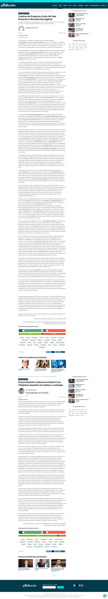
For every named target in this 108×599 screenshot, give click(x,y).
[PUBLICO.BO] (8, 5)
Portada (77, 47)
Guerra (54, 340)
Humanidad (22, 342)
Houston (34, 209)
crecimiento (34, 337)
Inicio (20, 10)
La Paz (74, 45)
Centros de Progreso (39, 42)
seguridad (30, 344)
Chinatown (24, 75)
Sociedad (86, 5)
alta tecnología (33, 55)
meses (29, 342)
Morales (81, 45)
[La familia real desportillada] (71, 30)
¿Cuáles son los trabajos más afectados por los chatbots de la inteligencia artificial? (58, 370)
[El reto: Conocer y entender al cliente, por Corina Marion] (42, 364)
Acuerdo (22, 337)
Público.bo (55, 5)
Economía (65, 5)
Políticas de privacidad (53, 593)
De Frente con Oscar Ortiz (95, 5)
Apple (28, 337)
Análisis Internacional (32, 27)
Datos (47, 337)
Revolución (22, 344)
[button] (104, 595)
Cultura (41, 337)
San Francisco (28, 118)
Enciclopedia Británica (31, 79)
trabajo (55, 344)
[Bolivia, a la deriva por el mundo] (71, 35)
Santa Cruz (77, 49)
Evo (86, 43)
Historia (60, 340)
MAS (77, 45)
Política (69, 5)
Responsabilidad (60, 342)
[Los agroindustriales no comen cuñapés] (71, 15)
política (40, 342)
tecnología (43, 344)
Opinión (60, 5)
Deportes (103, 5)
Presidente (81, 47)
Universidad (42, 347)
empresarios (47, 340)
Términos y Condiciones (61, 593)
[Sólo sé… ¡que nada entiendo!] (71, 25)
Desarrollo (54, 337)
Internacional (80, 5)
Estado (83, 43)
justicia (70, 45)
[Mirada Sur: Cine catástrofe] (71, 20)
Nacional (85, 45)
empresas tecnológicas (37, 52)
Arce (69, 43)
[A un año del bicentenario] (25, 364)
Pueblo (52, 342)
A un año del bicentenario (23, 369)
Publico (46, 342)
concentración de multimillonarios (29, 91)
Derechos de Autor (46, 593)
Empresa (74, 5)
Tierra (50, 344)
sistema (36, 344)
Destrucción (25, 340)
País (35, 342)
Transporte (62, 344)
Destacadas (61, 337)
